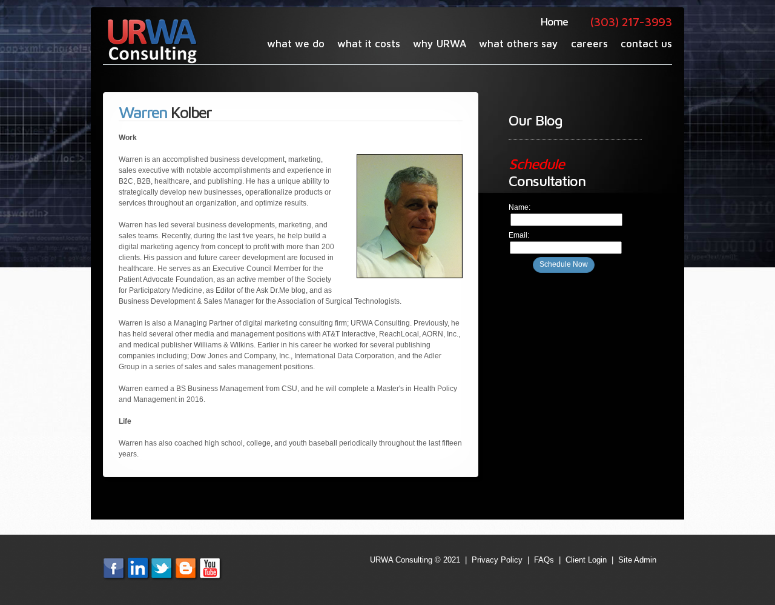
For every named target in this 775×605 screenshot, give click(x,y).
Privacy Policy (497, 559)
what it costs (368, 44)
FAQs (544, 559)
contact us (646, 44)
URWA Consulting (150, 40)
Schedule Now (563, 264)
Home (554, 21)
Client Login (586, 559)
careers (589, 44)
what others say (518, 44)
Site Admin (637, 559)
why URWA (439, 44)
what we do (296, 44)
